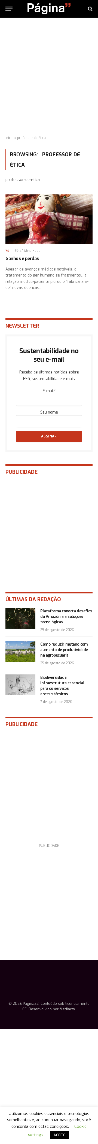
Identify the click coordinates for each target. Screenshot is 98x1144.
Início (9, 138)
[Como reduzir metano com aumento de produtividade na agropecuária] (20, 651)
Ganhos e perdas (22, 258)
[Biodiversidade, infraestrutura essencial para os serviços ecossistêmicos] (20, 684)
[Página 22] (49, 9)
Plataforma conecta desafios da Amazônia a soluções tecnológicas (66, 617)
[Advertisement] (49, 76)
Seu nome (49, 412)
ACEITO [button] (60, 1135)
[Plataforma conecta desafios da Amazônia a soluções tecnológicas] (20, 618)
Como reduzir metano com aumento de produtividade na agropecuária (64, 650)
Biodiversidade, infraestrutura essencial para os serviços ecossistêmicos (62, 686)
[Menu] (9, 9)
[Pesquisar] (90, 9)
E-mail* (49, 391)
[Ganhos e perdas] (49, 219)
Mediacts (67, 1009)
